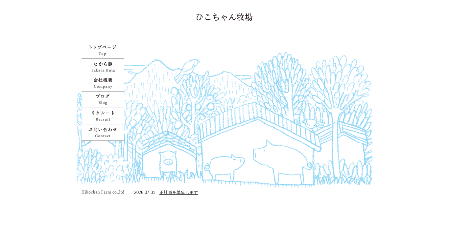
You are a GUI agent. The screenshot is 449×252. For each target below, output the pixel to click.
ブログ (105, 99)
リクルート (105, 116)
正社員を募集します (178, 192)
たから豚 (105, 66)
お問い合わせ (105, 132)
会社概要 (105, 83)
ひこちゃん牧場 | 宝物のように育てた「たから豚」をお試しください (225, 17)
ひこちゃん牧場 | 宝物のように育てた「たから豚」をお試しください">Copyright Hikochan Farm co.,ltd (104, 192)
